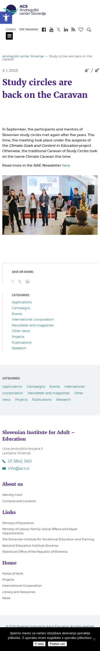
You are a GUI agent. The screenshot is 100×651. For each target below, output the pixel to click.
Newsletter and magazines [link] (33, 325)
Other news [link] (21, 331)
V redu (39, 644)
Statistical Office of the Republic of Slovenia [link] (34, 551)
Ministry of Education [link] (18, 523)
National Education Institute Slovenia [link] (30, 545)
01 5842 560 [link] (20, 461)
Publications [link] (21, 342)
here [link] (66, 165)
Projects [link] (18, 337)
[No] (94, 639)
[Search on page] (89, 30)
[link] (6, 18)
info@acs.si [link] (18, 468)
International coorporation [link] (33, 319)
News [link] (6, 598)
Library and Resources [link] (18, 592)
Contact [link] (11, 29)
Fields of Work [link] (12, 573)
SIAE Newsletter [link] (28, 29)
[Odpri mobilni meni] (9, 36)
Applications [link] (22, 302)
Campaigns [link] (21, 308)
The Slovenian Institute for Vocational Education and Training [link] (48, 539)
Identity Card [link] (12, 495)
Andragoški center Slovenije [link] (23, 56)
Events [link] (17, 314)
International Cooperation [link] (22, 585)
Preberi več (57, 644)
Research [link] (19, 348)
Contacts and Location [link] (19, 501)
